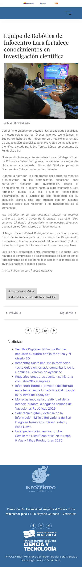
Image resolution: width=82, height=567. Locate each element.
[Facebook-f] (28, 331)
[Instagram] (37, 331)
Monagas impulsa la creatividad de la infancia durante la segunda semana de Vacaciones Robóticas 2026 (43, 403)
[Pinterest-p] (54, 331)
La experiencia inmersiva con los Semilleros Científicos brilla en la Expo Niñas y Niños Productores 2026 (43, 435)
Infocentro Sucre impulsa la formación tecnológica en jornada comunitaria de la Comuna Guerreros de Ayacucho (44, 367)
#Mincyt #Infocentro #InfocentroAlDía (32, 297)
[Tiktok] (49, 526)
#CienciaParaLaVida (21, 291)
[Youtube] (45, 331)
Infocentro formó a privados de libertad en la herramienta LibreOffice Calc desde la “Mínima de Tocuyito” (44, 390)
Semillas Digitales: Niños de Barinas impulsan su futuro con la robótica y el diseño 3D (43, 353)
